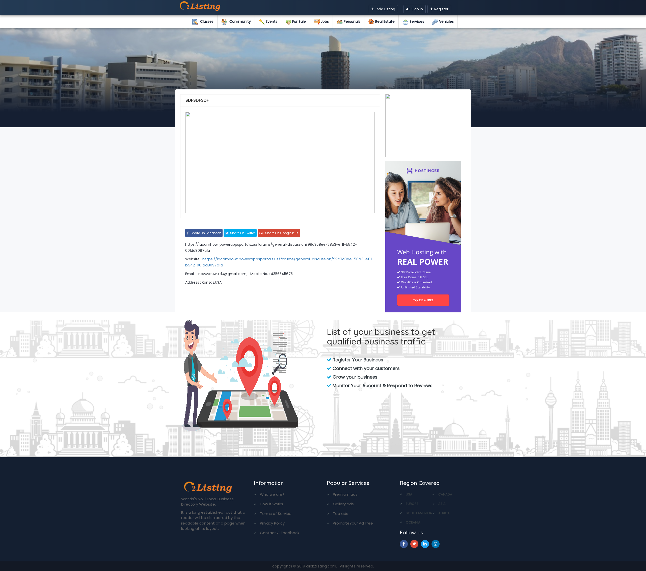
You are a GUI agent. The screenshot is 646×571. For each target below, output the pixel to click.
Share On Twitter (242, 233)
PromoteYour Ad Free (353, 523)
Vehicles (446, 21)
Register (441, 9)
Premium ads (345, 494)
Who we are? (272, 494)
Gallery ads (343, 504)
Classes (205, 21)
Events (271, 21)
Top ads (340, 513)
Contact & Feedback (279, 532)
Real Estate (384, 21)
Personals (351, 21)
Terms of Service (275, 513)
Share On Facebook (205, 233)
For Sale (298, 21)
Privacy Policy (272, 523)
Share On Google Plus (281, 233)
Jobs (324, 21)
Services (416, 21)
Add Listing (385, 9)
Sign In (417, 9)
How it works (271, 504)
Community (239, 21)
